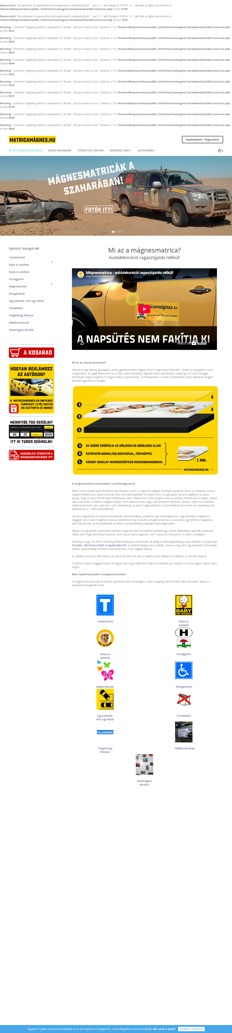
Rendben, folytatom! (191, 1029)
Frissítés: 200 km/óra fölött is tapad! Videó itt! (99, 545)
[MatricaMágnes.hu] (32, 139)
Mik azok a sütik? (164, 1029)
